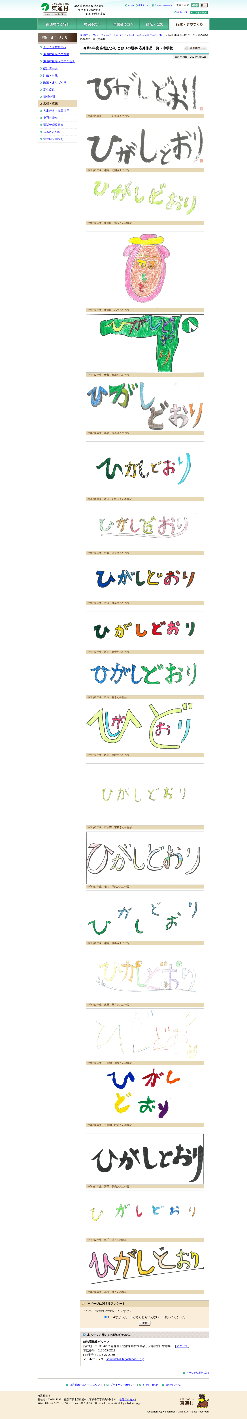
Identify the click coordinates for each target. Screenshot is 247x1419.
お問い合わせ (150, 1385)
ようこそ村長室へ (54, 47)
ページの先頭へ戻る (198, 1372)
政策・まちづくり (54, 82)
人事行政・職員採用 (56, 110)
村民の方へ (92, 24)
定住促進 (49, 89)
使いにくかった (175, 1317)
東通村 (72, 9)
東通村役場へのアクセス (59, 61)
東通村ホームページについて (86, 1385)
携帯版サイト (144, 5)
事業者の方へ (123, 24)
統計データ (50, 68)
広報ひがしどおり (154, 35)
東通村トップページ (91, 35)
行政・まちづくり (189, 24)
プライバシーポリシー (122, 1385)
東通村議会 (50, 117)
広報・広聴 (135, 35)
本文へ (131, 5)
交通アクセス (127, 1399)
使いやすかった (117, 1317)
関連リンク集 (173, 1385)
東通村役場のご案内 (56, 54)
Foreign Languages (163, 5)
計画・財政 (50, 75)
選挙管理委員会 (53, 124)
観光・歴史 (154, 24)
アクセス (182, 1346)
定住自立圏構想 (53, 139)
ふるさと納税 (52, 131)
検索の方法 (182, 12)
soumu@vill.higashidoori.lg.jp (125, 1359)
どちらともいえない (146, 1317)
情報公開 (49, 96)
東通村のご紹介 (57, 24)
